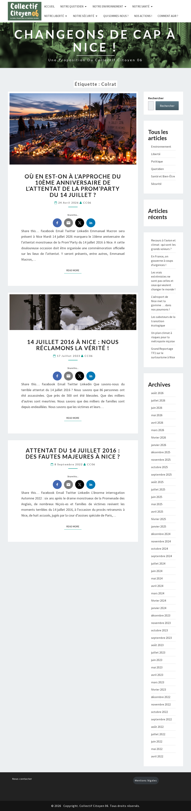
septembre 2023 (161, 638)
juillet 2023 (158, 652)
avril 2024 (157, 586)
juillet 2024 (158, 563)
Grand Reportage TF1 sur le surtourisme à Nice (163, 353)
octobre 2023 (159, 630)
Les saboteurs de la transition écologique (163, 321)
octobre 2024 (159, 548)
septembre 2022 (161, 719)
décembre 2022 (160, 697)
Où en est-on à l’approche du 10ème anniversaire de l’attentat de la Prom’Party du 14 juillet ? (73, 185)
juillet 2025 (158, 489)
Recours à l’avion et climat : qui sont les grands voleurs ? (163, 244)
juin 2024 (156, 571)
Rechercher (156, 98)
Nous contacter (22, 778)
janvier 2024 (158, 608)
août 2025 (157, 482)
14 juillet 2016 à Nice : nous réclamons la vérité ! (73, 344)
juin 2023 (156, 660)
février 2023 (158, 689)
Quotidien (157, 169)
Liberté (155, 154)
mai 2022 (156, 749)
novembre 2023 (161, 623)
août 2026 (157, 393)
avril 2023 (157, 675)
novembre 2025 (161, 459)
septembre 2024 (161, 556)
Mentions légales (146, 780)
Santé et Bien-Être (163, 176)
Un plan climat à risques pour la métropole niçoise (163, 337)
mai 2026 (156, 415)
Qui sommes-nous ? (116, 16)
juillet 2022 (158, 734)
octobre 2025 (159, 467)
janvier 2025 (158, 526)
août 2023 (157, 645)
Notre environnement (108, 6)
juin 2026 (156, 408)
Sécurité (156, 184)
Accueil (49, 6)
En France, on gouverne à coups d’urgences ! (162, 260)
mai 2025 (156, 504)
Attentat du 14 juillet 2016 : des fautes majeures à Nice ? (73, 453)
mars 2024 (157, 593)
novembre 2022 (161, 704)
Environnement (161, 146)
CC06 (87, 202)
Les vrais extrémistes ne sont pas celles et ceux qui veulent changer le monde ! (163, 280)
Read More (74, 270)
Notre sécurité (83, 16)
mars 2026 (157, 430)
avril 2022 (157, 756)
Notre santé (140, 6)
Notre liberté (54, 16)
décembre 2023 (160, 615)
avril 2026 (157, 422)
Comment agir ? (168, 16)
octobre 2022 (159, 712)
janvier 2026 (158, 445)
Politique (157, 161)
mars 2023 (157, 682)
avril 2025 (157, 511)
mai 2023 (156, 667)
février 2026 (158, 437)
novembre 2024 (161, 541)
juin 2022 (156, 741)
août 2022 (157, 727)
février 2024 (158, 600)
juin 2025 (156, 497)
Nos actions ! (143, 16)
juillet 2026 (158, 400)
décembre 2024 (160, 534)
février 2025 (158, 519)
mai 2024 (156, 578)
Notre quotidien (71, 6)
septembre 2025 (161, 474)
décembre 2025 (160, 452)
